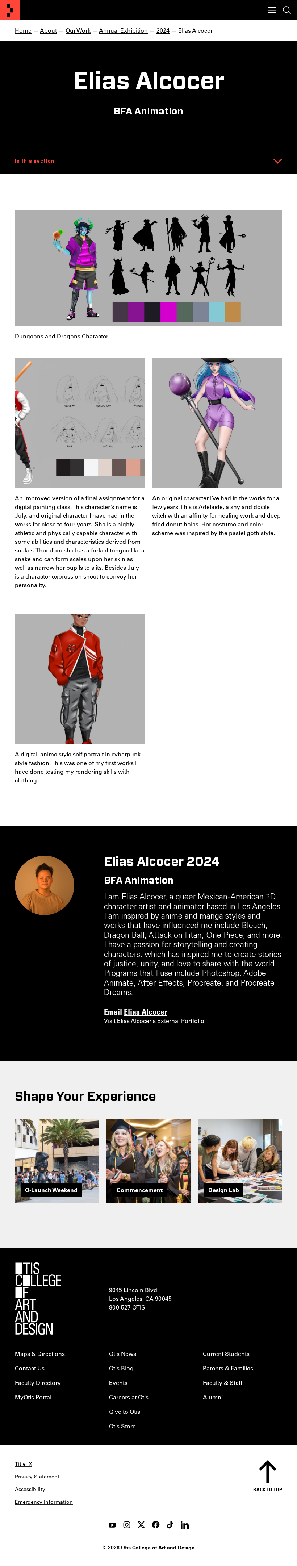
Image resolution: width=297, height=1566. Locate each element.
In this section (34, 161)
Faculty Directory (38, 1382)
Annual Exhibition (123, 30)
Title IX (23, 1464)
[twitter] (141, 1525)
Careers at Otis (128, 1397)
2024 (163, 30)
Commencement (140, 1190)
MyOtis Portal (33, 1397)
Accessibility (30, 1489)
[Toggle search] (287, 10)
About (48, 30)
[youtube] (112, 1525)
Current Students (226, 1353)
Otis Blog (121, 1368)
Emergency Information (44, 1502)
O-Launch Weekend (51, 1190)
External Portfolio (180, 1020)
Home (23, 30)
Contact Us (30, 1368)
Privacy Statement (37, 1476)
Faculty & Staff (222, 1382)
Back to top (267, 1489)
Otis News (122, 1353)
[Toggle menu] (272, 10)
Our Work (78, 30)
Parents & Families (228, 1368)
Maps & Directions (40, 1353)
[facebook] (155, 1525)
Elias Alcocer (145, 1011)
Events (118, 1382)
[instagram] (126, 1525)
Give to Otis (124, 1411)
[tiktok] (170, 1525)
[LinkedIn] (184, 1525)
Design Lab (223, 1190)
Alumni (213, 1397)
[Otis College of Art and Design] (10, 10)
